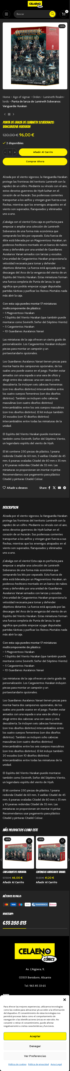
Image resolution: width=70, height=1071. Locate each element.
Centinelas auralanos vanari (50, 872)
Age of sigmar (21, 97)
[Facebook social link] (49, 488)
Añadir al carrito (43, 152)
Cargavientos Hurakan (14, 872)
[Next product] (13, 114)
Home (6, 97)
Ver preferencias (35, 1056)
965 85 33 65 (37, 985)
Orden (37, 97)
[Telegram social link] (64, 488)
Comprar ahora (35, 161)
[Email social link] (59, 488)
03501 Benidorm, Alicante (35, 977)
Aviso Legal (56, 1064)
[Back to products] (9, 114)
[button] (64, 999)
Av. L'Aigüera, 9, (35, 969)
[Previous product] (5, 114)
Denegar (35, 1046)
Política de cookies (17, 1064)
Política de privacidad (38, 1064)
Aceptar (35, 1036)
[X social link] (54, 488)
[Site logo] (35, 4)
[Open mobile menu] (6, 14)
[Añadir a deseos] (29, 841)
